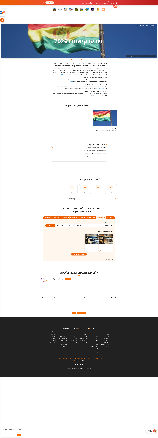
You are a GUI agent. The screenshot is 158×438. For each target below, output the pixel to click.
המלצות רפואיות (64, 340)
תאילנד (97, 334)
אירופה (107, 334)
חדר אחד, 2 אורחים (108, 222)
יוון (97, 352)
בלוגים (76, 338)
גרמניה (97, 350)
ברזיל (65, 63)
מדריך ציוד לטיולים (63, 336)
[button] (106, 5)
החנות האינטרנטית (52, 342)
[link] (82, 364)
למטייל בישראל (84, 342)
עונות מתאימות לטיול (63, 338)
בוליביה (137, 25)
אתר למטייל (152, 25)
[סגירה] (156, 429)
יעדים (147, 25)
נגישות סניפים (53, 338)
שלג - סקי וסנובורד (83, 340)
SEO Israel (75, 360)
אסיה (108, 336)
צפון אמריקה (106, 338)
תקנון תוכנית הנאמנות (75, 368)
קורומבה (71, 82)
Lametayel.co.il (96, 370)
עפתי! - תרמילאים (83, 338)
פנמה (97, 338)
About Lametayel (88, 368)
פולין (97, 342)
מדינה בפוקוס (64, 346)
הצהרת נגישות (69, 368)
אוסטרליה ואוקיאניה (105, 344)
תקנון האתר (82, 368)
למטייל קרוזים (64, 342)
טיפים (76, 334)
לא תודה (43, 2)
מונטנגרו (96, 344)
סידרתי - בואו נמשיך (49, 2)
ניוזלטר (75, 342)
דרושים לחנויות (53, 336)
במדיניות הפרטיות (9, 432)
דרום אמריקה (142, 25)
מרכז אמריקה (106, 340)
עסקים (86, 336)
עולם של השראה (64, 344)
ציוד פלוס (65, 334)
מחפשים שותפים (74, 340)
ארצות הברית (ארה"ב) (94, 346)
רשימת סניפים (53, 334)
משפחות (85, 334)
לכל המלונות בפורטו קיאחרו (79, 254)
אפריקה (107, 346)
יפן (97, 348)
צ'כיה (97, 340)
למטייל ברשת (74, 370)
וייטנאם (97, 336)
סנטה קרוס (101, 88)
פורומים (75, 336)
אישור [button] (19, 435)
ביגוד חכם (54, 340)
